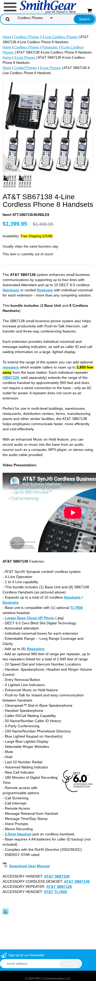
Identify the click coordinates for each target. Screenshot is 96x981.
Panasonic (50, 47)
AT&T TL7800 (55, 892)
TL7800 (76, 608)
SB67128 (11, 377)
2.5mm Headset (18, 834)
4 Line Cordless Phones (60, 37)
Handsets (11, 290)
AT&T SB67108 (57, 876)
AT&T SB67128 (59, 886)
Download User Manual (29, 866)
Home (7, 37)
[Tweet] (5, 913)
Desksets (45, 290)
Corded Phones (25, 68)
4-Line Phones (24, 57)
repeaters (11, 367)
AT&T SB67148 (77, 881)
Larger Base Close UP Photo (29, 618)
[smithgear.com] (48, 6)
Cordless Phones (26, 37)
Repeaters (36, 649)
